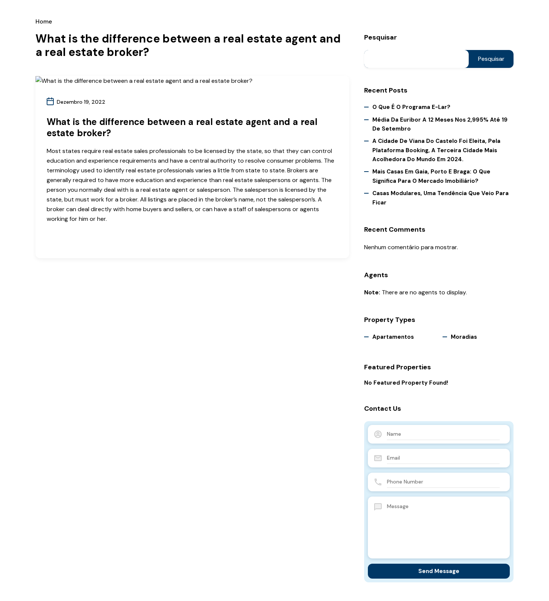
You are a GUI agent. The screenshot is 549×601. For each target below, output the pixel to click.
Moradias (464, 337)
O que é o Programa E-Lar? (411, 107)
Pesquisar (380, 38)
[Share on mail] (74, 240)
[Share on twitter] (61, 240)
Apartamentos (393, 337)
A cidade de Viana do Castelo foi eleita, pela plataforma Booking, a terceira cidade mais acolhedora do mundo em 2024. (436, 150)
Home (43, 22)
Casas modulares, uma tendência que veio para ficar (440, 198)
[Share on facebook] (49, 240)
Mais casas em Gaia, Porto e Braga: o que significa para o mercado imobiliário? (431, 176)
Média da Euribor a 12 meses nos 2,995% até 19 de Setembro (440, 124)
